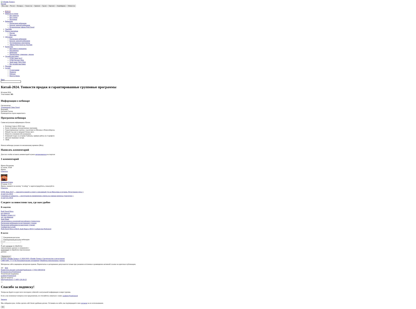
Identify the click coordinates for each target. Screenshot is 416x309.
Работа (7, 12)
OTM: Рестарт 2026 (17, 60)
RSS (6, 268)
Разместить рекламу (8, 270)
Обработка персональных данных (52, 260)
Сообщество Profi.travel (42, 229)
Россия (3, 4)
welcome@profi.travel (24, 270)
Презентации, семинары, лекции (22, 54)
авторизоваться (41, 154)
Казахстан (28, 6)
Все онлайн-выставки (18, 64)
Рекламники (14, 50)
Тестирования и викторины (20, 43)
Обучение (8, 37)
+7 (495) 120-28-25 (20, 279)
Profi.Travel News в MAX (10, 229)
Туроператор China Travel (10, 107)
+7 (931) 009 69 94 (38, 270)
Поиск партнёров (11, 31)
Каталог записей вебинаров (20, 25)
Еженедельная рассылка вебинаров (16, 239)
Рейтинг (13, 74)
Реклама (8, 66)
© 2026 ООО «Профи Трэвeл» (31, 258)
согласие (9, 246)
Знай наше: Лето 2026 (18, 62)
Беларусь (20, 6)
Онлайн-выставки (12, 56)
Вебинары (9, 21)
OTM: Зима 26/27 (16, 58)
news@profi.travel (14, 272)
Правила (13, 72)
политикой (5, 250)
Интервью (13, 19)
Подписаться (6, 256)
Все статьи (13, 17)
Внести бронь (15, 76)
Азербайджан (61, 6)
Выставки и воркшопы (18, 49)
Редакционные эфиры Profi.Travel (22, 27)
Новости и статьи (11, 13)
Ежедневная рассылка (11, 237)
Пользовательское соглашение (28, 260)
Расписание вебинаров (18, 23)
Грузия (44, 6)
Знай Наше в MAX (27, 229)
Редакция (4, 272)
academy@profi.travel (8, 276)
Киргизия (52, 6)
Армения (37, 6)
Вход (3, 79)
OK (3, 307)
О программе (14, 70)
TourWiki (8, 29)
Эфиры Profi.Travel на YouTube (21, 45)
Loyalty (8, 68)
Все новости (14, 15)
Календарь (9, 47)
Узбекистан (71, 6)
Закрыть (4, 299)
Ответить (4, 171)
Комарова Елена (7, 182)
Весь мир (5, 6)
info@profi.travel (7, 279)
